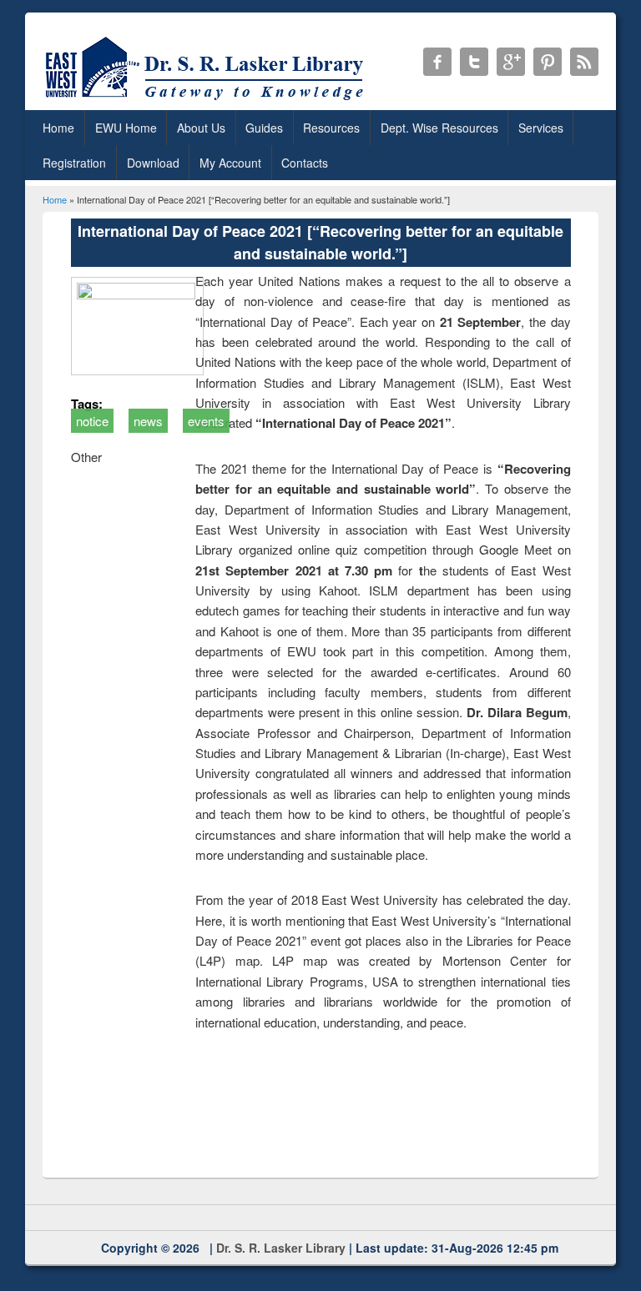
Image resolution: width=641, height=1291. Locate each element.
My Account (230, 162)
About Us (201, 127)
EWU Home (126, 127)
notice (92, 420)
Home (58, 127)
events (206, 420)
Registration (74, 162)
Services (540, 127)
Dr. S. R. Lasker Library (281, 1247)
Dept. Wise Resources (439, 127)
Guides (264, 127)
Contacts (304, 162)
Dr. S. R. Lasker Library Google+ (511, 62)
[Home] (207, 99)
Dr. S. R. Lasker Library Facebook (437, 62)
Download (153, 162)
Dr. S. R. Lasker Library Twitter (474, 62)
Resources (331, 127)
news (148, 420)
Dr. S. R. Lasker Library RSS (584, 62)
